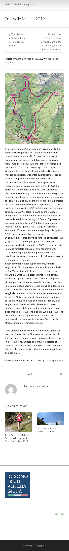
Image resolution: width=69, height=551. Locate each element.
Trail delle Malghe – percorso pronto (46, 430)
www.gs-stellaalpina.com (50, 360)
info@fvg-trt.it (40, 546)
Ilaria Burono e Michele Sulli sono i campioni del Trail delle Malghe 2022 (16, 438)
